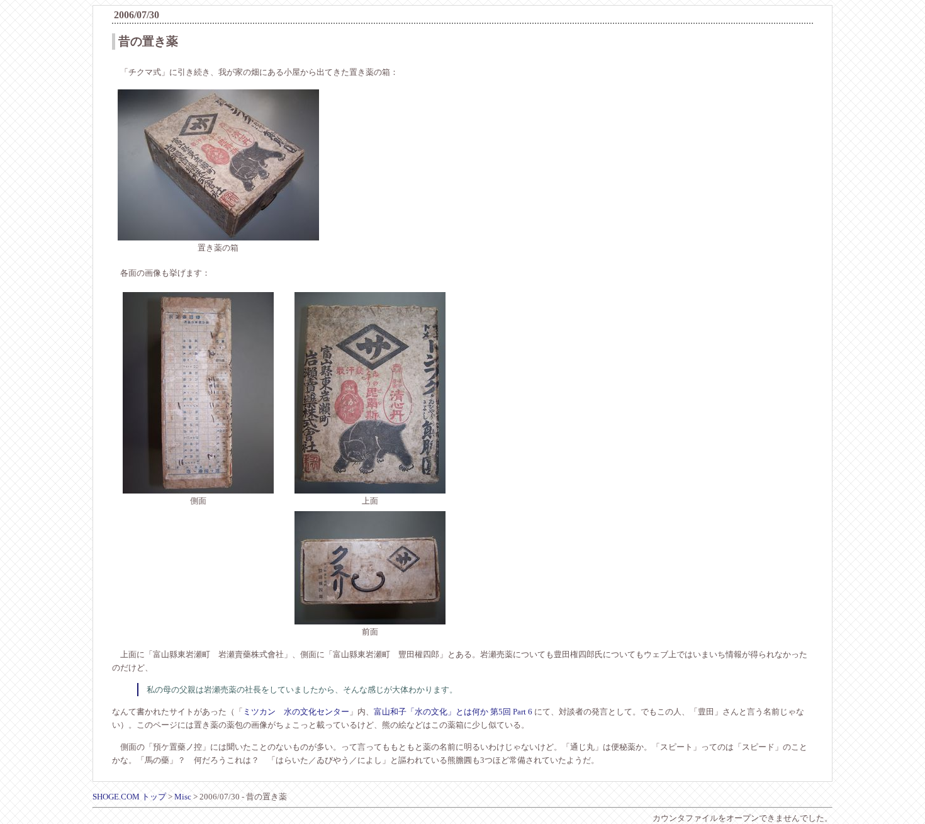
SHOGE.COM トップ (129, 796)
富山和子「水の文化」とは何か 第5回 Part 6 (453, 711)
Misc (182, 796)
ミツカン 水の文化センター (296, 711)
